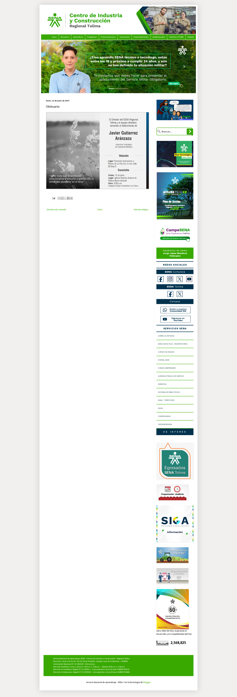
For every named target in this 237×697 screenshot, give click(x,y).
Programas (92, 37)
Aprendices (78, 37)
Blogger (147, 682)
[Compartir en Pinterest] (71, 198)
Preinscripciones (108, 37)
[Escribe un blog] (62, 198)
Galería (191, 37)
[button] (52, 66)
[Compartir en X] (65, 198)
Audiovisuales (159, 37)
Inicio (54, 37)
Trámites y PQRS (176, 37)
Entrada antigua (141, 209)
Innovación (125, 37)
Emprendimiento (141, 37)
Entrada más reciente (56, 209)
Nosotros (65, 37)
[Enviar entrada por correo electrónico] (53, 198)
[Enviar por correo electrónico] (59, 198)
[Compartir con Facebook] (68, 198)
